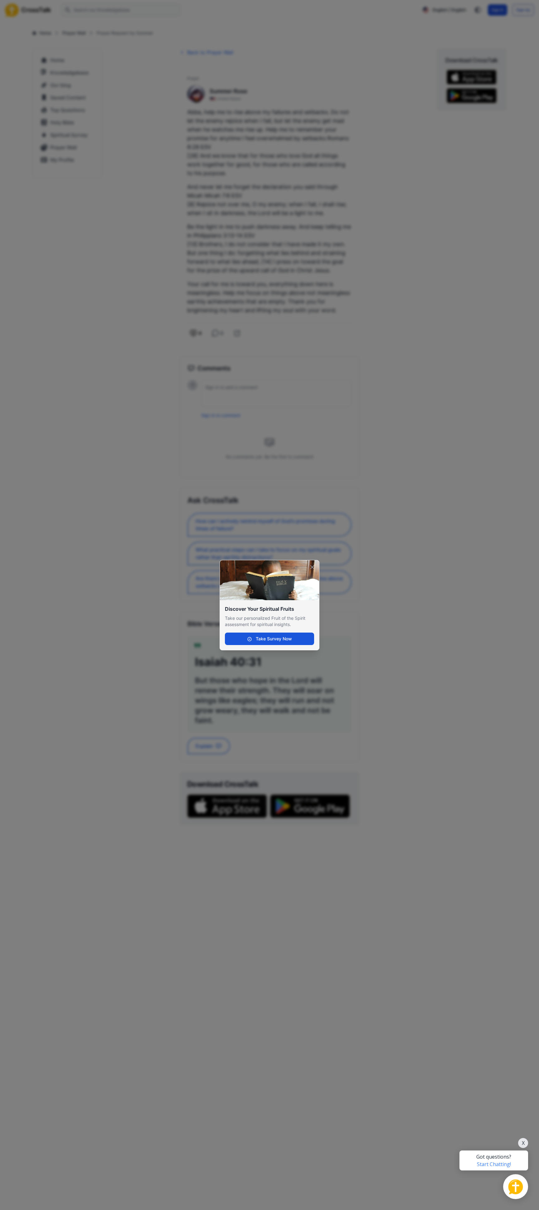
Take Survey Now (273, 638)
